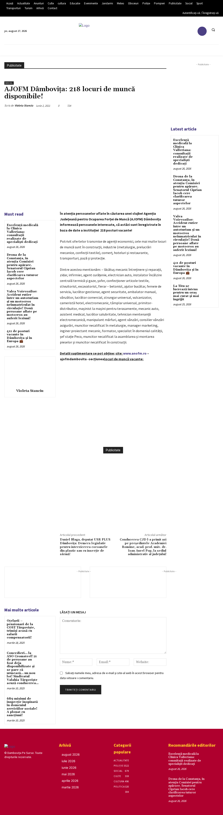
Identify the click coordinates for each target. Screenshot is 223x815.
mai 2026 (68, 774)
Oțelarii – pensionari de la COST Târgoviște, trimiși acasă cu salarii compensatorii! (21, 629)
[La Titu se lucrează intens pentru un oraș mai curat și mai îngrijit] (210, 289)
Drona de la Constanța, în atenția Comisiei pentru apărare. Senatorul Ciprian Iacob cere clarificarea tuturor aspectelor (22, 266)
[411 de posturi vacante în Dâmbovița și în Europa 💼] (47, 335)
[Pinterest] (113, 436)
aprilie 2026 (70, 780)
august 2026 (71, 754)
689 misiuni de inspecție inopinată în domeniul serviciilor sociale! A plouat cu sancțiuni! (22, 707)
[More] (134, 436)
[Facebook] (202, 31)
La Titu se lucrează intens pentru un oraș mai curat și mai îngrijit (186, 293)
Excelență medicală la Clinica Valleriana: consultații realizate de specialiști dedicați (22, 233)
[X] (103, 436)
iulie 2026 (68, 761)
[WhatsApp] (123, 436)
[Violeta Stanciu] (30, 372)
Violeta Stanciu (24, 105)
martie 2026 (70, 787)
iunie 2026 (69, 767)
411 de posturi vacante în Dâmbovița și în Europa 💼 (19, 336)
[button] (213, 29)
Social (9, 83)
